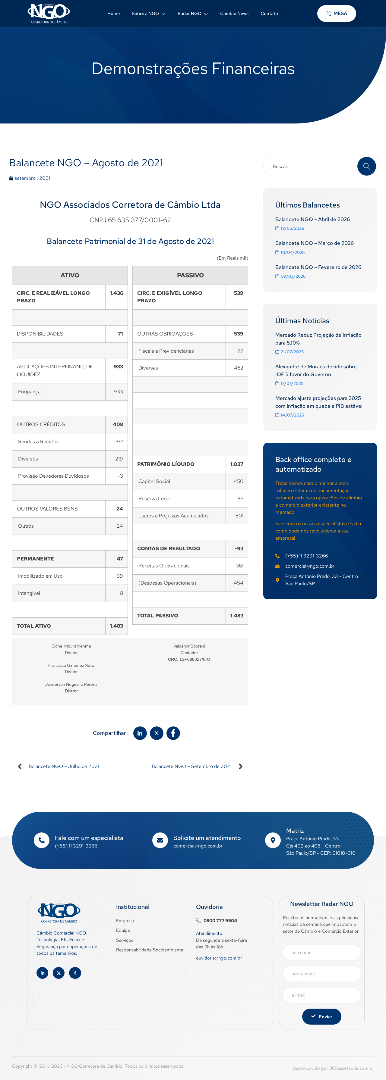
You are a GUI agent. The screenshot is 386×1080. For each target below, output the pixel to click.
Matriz (295, 831)
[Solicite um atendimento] (160, 840)
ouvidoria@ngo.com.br (219, 958)
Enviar (325, 1017)
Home (113, 14)
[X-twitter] (59, 973)
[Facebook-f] (75, 973)
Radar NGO (189, 14)
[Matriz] (273, 840)
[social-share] (140, 733)
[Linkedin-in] (42, 973)
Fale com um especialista (89, 838)
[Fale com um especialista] (41, 840)
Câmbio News (234, 14)
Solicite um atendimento (207, 838)
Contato (269, 14)
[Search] (366, 166)
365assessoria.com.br (351, 1068)
